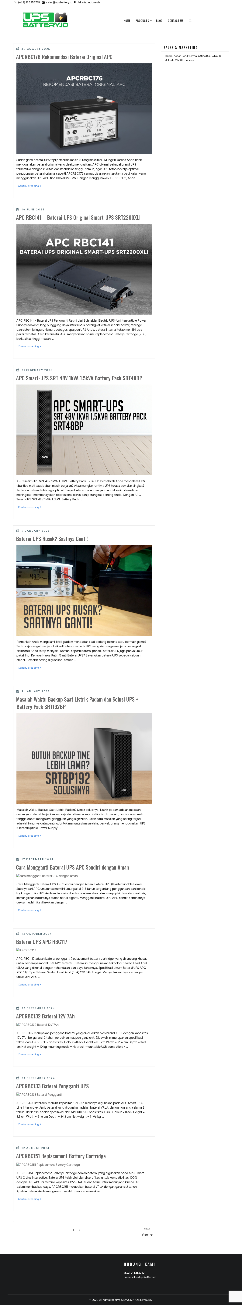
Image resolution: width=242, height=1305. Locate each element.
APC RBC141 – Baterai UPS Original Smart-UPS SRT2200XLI (78, 217)
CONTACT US (176, 20)
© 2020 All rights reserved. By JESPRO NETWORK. (121, 1300)
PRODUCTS (142, 20)
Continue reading (30, 186)
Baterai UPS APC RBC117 (41, 942)
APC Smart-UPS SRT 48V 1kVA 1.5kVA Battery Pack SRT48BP (79, 378)
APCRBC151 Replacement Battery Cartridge (61, 1156)
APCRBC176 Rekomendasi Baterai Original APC (64, 57)
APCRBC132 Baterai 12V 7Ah (45, 1016)
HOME (126, 20)
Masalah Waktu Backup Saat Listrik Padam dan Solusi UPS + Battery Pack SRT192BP (77, 702)
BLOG (159, 20)
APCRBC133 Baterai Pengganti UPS (52, 1086)
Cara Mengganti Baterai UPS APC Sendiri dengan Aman (72, 867)
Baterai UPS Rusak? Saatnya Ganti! (52, 538)
